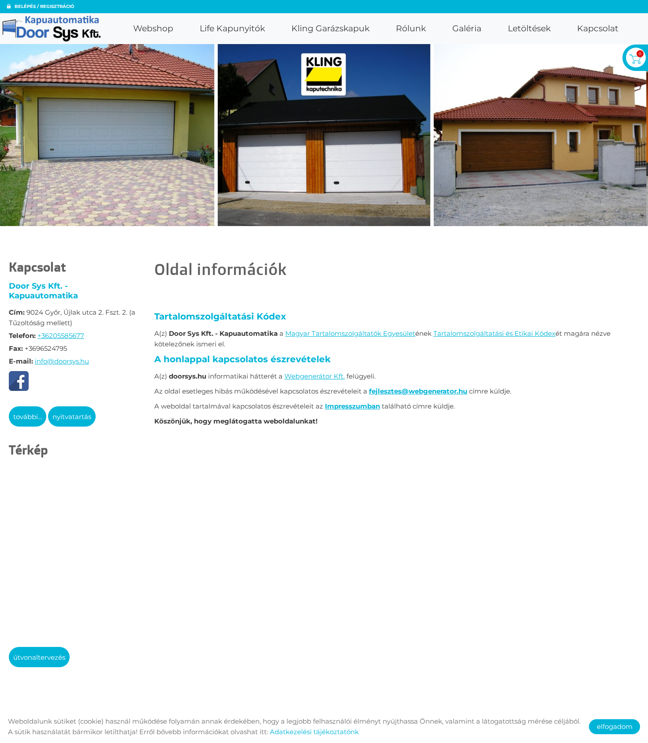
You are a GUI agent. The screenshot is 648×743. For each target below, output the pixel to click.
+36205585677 (60, 335)
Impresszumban (352, 406)
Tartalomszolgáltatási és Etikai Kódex (494, 333)
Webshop (153, 28)
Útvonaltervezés (39, 657)
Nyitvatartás (71, 416)
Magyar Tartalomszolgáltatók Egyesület (350, 333)
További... (27, 416)
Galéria (466, 28)
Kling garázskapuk (330, 28)
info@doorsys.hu (62, 361)
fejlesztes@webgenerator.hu (418, 391)
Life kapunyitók (232, 28)
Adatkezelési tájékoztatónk (314, 732)
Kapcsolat (597, 28)
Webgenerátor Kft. (314, 376)
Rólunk (411, 28)
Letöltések (529, 28)
